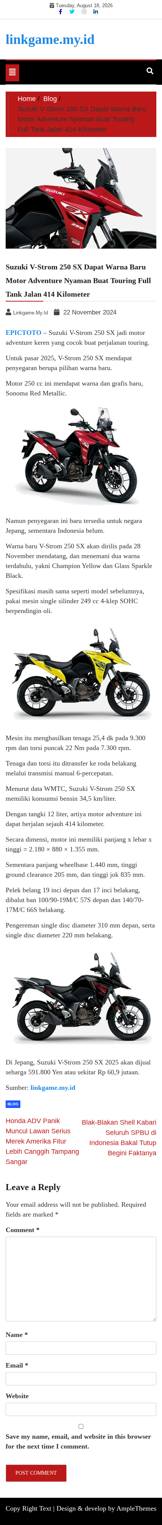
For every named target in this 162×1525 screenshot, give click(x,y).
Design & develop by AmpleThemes (106, 1508)
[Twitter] (72, 12)
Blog (13, 1104)
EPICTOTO (23, 332)
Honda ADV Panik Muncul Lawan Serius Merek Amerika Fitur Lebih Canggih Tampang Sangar (42, 1141)
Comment (23, 1230)
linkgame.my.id (50, 39)
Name (17, 1334)
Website (17, 1396)
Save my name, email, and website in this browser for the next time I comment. (78, 1441)
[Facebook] (61, 12)
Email (17, 1365)
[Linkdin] (95, 12)
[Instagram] (85, 12)
